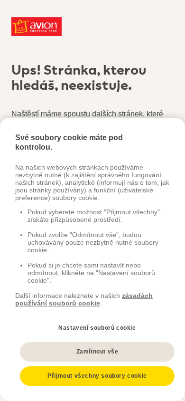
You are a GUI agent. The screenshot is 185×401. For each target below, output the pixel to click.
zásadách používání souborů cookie (84, 299)
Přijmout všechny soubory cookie (97, 375)
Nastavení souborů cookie (97, 328)
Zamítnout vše (97, 351)
